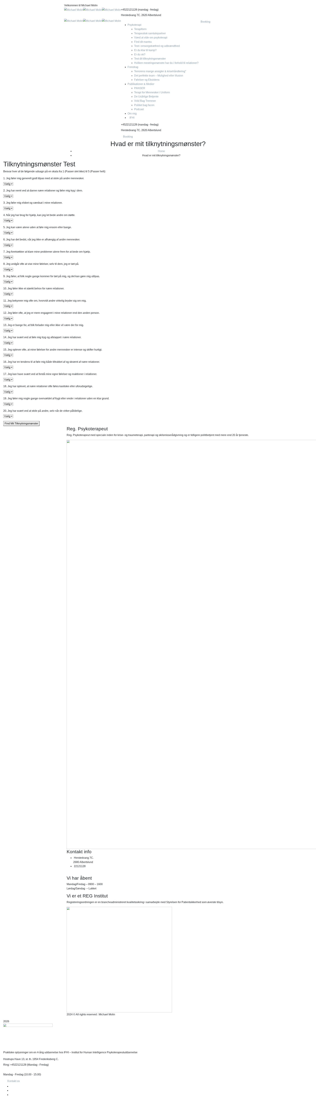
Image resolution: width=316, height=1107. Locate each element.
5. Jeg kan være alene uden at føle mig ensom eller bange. (37, 227)
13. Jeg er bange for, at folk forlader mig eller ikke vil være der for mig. (43, 325)
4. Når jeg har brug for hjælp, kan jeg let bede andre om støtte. (39, 215)
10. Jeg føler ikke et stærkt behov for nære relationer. (33, 288)
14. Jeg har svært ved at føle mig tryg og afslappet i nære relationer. (42, 337)
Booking (128, 136)
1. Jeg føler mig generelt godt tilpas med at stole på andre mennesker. (43, 178)
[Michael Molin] (73, 9)
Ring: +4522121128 (14, 1064)
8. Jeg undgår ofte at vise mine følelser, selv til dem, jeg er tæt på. (41, 263)
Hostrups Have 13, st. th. (17, 1059)
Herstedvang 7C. (131, 15)
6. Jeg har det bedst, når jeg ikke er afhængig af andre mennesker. (41, 239)
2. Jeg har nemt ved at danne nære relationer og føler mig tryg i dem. (43, 190)
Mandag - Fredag (13, 1074)
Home (161, 151)
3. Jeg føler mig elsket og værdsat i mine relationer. (32, 202)
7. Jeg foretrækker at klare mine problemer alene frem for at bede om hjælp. (47, 251)
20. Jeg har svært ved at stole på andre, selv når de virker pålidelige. (42, 410)
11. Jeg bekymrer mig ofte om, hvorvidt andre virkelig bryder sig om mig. (44, 300)
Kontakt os (13, 1081)
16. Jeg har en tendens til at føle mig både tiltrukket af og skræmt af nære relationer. (51, 361)
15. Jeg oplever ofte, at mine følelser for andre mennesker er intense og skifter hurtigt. (52, 349)
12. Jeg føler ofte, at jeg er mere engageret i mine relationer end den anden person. (51, 312)
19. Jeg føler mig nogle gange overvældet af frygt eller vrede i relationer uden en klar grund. (56, 398)
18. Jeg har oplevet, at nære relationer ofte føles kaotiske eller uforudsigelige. (48, 386)
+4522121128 (129, 9)
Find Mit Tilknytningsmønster (21, 423)
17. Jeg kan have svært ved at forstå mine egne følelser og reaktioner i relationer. (50, 374)
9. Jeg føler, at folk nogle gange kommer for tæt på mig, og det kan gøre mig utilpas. (51, 276)
